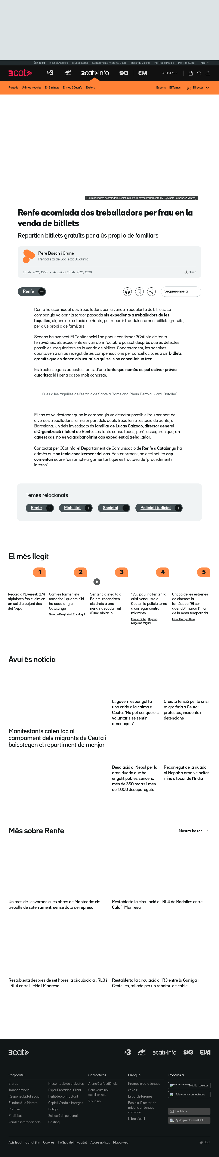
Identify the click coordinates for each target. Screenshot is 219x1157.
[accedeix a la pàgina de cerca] (199, 73)
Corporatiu (170, 73)
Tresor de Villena (140, 63)
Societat (110, 508)
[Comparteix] (151, 291)
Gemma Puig (57, 614)
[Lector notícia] (127, 291)
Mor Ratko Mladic (164, 63)
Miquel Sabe (138, 619)
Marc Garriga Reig (183, 619)
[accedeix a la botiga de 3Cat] (191, 73)
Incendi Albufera (58, 63)
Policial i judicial (156, 508)
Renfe (28, 291)
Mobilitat (72, 508)
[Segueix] (41, 291)
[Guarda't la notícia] (139, 291)
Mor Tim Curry (186, 63)
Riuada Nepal (80, 63)
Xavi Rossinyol (76, 614)
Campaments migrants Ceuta (109, 63)
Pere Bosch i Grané (56, 253)
